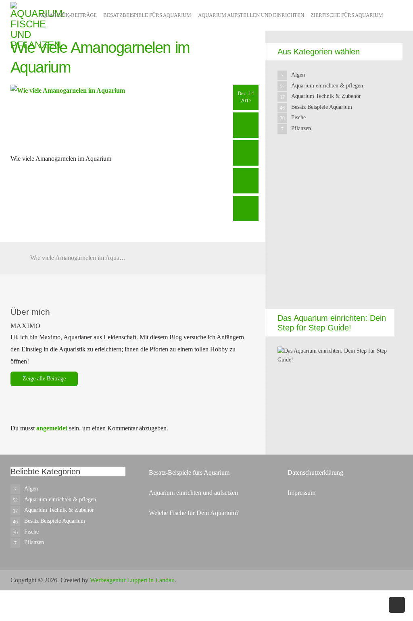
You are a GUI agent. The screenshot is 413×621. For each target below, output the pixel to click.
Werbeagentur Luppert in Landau (132, 580)
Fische (298, 117)
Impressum (301, 492)
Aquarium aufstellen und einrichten (251, 15)
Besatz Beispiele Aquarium (321, 107)
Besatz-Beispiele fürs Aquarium (189, 472)
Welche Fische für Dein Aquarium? (194, 512)
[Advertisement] (335, 228)
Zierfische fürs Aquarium (347, 15)
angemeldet (51, 428)
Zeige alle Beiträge (44, 379)
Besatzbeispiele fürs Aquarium (147, 15)
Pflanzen (301, 128)
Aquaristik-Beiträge (67, 15)
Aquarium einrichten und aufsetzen (193, 492)
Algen (298, 75)
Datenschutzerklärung (315, 472)
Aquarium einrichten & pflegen (327, 86)
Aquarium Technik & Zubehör (326, 96)
